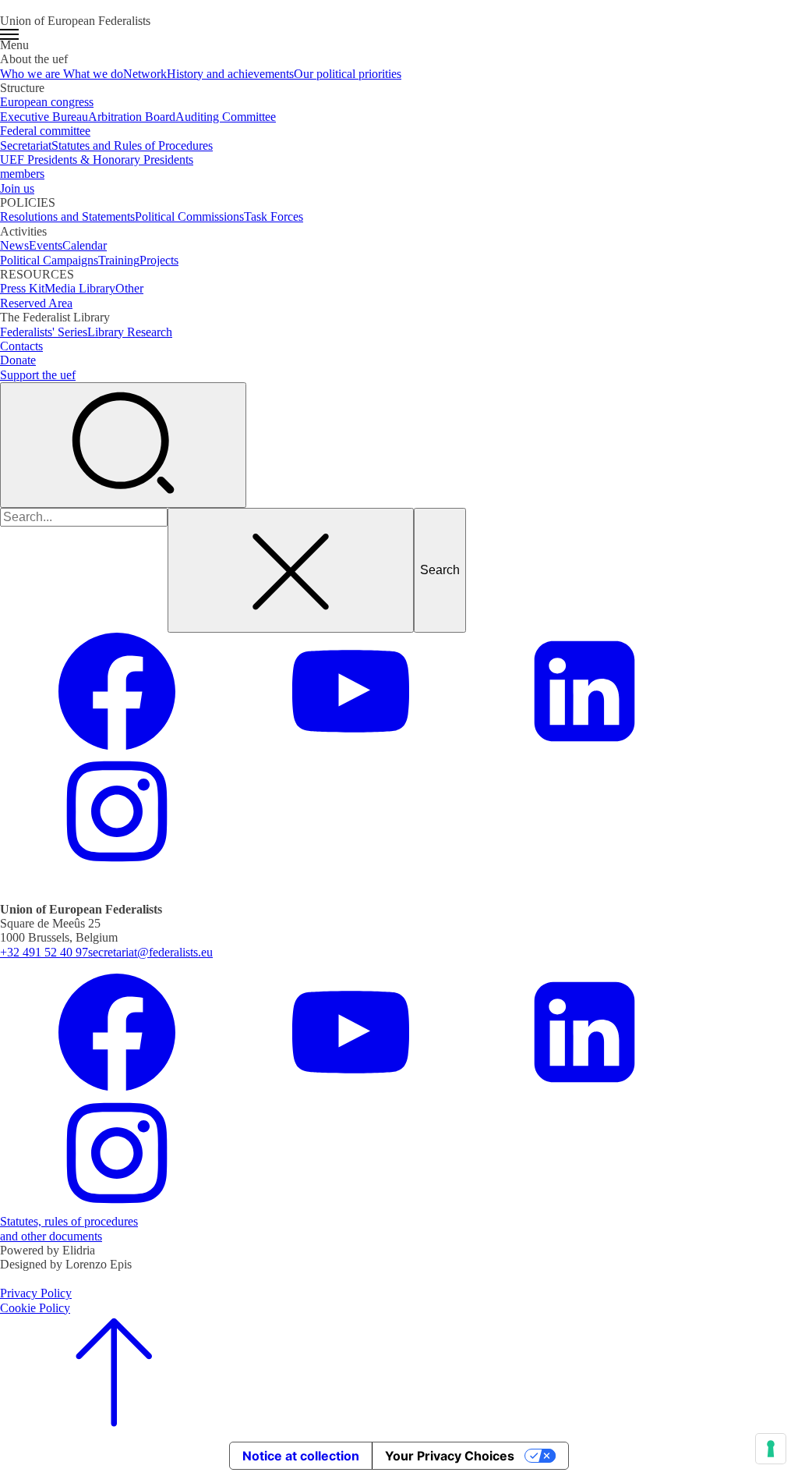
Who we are (31, 73)
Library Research (129, 332)
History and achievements (230, 73)
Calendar (84, 245)
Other (129, 288)
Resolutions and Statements (67, 216)
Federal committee (45, 130)
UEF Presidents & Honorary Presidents (96, 159)
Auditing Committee (225, 116)
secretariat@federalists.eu (150, 952)
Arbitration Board (131, 116)
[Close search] (291, 570)
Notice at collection (300, 1456)
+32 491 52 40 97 (44, 952)
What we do (93, 73)
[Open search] (123, 444)
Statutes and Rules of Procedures (132, 145)
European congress (47, 101)
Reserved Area (36, 303)
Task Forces (273, 216)
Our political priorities (347, 73)
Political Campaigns (49, 260)
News (14, 245)
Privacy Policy (36, 1293)
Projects (158, 260)
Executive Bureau (44, 116)
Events (45, 245)
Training (118, 260)
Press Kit (22, 288)
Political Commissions (189, 216)
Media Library (79, 288)
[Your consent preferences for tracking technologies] (771, 1449)
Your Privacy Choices (449, 1456)
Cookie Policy (35, 1308)
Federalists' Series (43, 332)
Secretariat (25, 145)
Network (145, 73)
